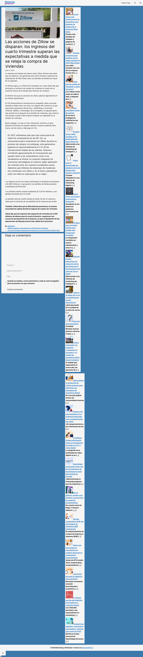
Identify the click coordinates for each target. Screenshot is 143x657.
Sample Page (125, 3)
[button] (140, 3)
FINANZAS (11, 226)
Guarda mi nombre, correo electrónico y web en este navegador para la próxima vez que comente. (33, 282)
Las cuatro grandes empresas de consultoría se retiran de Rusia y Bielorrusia (33, 230)
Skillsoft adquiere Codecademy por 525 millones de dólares (27, 228)
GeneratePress (87, 648)
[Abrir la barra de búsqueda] (135, 3)
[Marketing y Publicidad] (9, 3)
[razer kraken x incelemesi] (71, 656)
